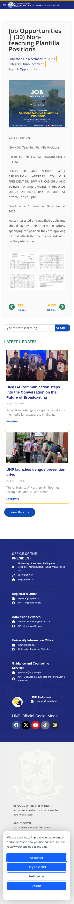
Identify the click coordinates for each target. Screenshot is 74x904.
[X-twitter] (26, 725)
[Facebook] (16, 725)
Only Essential (37, 867)
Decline (37, 886)
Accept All (36, 858)
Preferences (37, 876)
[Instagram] (55, 725)
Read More (12, 421)
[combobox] (29, 327)
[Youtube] (35, 725)
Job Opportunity (26, 69)
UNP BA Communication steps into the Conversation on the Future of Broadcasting (33, 392)
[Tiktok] (45, 725)
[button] (4, 4)
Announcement (33, 64)
